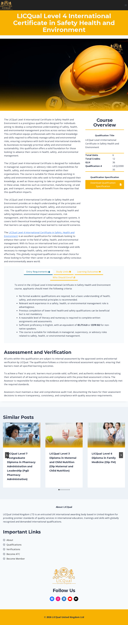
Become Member (15, 558)
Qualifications (14, 544)
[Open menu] (125, 5)
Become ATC (13, 554)
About (9, 540)
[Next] (121, 455)
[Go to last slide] (7, 455)
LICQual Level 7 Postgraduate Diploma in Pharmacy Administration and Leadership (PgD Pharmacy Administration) (21, 466)
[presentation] (21, 435)
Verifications (13, 549)
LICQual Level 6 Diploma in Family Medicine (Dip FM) (104, 458)
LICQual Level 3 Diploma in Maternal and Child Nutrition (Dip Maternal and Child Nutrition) (62, 462)
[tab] (38, 272)
